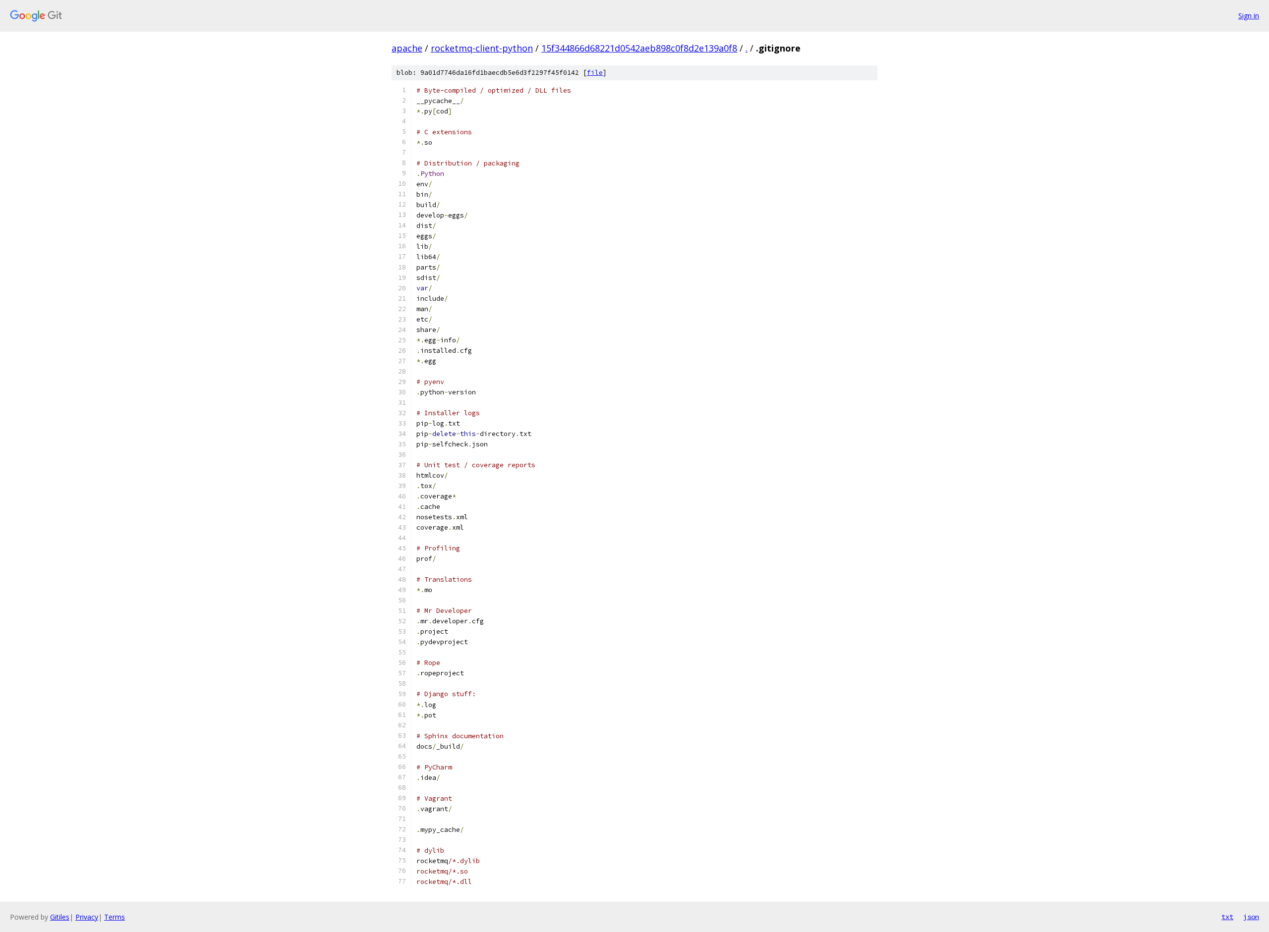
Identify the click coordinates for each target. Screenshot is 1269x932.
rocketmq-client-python (482, 48)
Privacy (86, 917)
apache (407, 48)
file (595, 72)
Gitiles (59, 917)
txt (1227, 916)
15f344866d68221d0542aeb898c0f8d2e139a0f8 (639, 48)
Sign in (1248, 15)
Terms (114, 917)
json (1251, 916)
